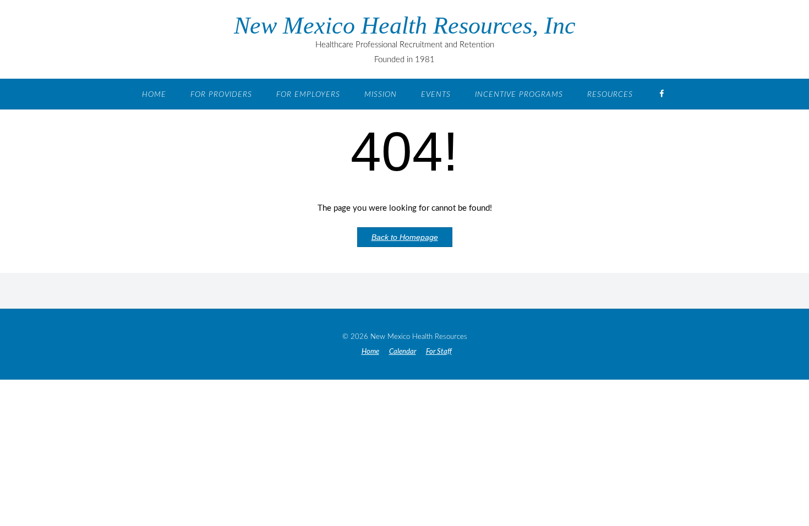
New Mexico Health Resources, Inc (405, 26)
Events (436, 94)
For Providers (221, 94)
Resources (610, 94)
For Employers (308, 94)
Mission (380, 94)
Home (154, 94)
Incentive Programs (519, 94)
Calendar (402, 351)
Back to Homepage (404, 237)
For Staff (439, 351)
